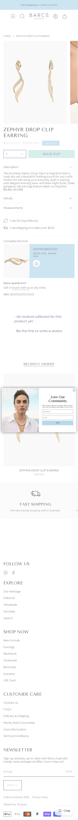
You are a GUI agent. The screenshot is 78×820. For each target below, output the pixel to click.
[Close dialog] (74, 390)
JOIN (58, 423)
